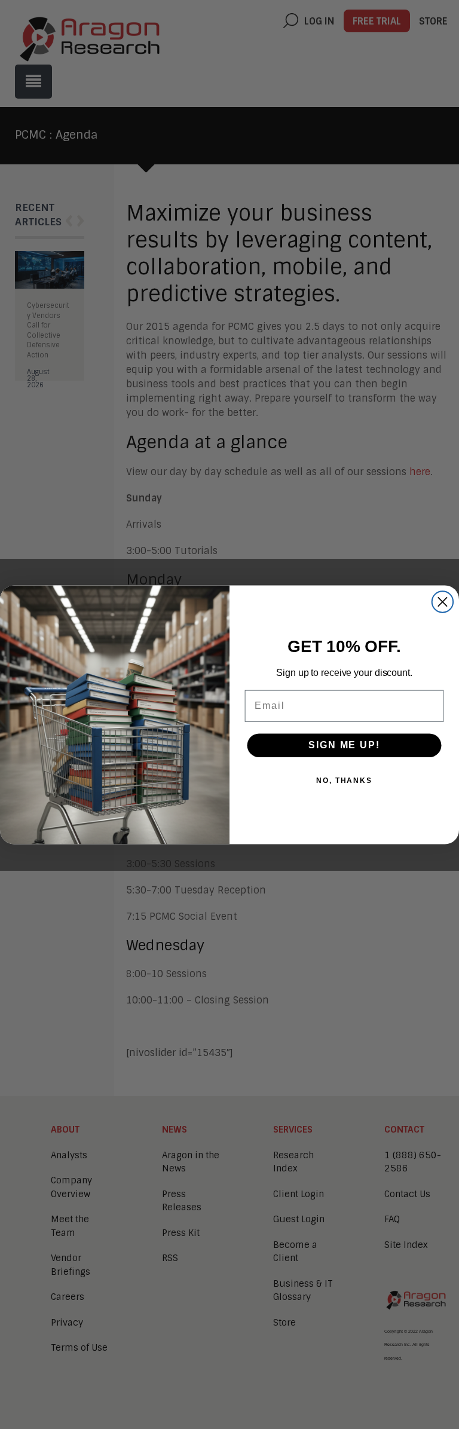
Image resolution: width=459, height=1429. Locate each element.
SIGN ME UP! (344, 745)
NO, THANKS (344, 780)
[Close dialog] (442, 601)
